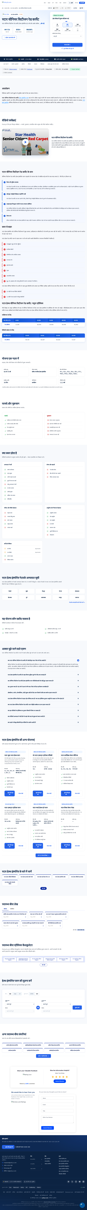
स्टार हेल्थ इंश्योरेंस (14, 8)
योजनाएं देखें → (67, 44)
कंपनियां (31, 994)
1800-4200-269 (8, 1165)
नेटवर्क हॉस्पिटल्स (62, 1158)
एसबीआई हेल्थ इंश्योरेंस (54, 1050)
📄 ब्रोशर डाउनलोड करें (9, 37)
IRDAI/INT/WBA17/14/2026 (50, 1201)
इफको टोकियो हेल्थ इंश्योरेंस (75, 1045)
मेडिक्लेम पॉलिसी (62, 1173)
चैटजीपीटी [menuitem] (56, 8)
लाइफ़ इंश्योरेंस (48, 1163)
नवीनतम (5, 908)
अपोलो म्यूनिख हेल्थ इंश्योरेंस (12, 1045)
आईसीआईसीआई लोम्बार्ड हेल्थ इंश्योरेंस (33, 1045)
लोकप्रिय (12, 908)
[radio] (57, 25)
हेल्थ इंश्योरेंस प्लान (24, 98)
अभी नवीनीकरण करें (44, 1195)
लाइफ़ (49, 2)
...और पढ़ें (41, 23)
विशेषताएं (42, 64)
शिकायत (36, 1195)
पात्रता (35, 64)
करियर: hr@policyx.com (10, 1171)
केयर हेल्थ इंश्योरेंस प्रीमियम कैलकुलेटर (36, 959)
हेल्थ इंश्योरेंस (47, 1158)
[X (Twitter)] (72, 1181)
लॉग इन (76, 2)
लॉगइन (50, 1195)
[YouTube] (79, 1181)
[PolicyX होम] (8, 2)
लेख (61, 2)
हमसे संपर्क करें (27, 1192)
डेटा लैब (46, 1192)
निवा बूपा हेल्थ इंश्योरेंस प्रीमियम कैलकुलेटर (10, 959)
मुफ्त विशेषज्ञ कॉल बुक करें (69, 48)
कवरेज (23, 64)
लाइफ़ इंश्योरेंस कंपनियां (64, 1168)
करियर (13, 1192)
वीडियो (29, 64)
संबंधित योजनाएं (65, 64)
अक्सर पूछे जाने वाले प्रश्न (53, 64)
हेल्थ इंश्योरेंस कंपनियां (63, 1163)
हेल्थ (45, 2)
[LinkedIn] (83, 1181)
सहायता (65, 2)
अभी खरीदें (82, 2)
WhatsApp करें (7, 1168)
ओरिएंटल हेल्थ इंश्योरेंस (75, 1050)
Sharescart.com (69, 1192)
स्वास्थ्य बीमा (7, 8)
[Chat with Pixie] (82, 1205)
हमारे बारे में (8, 1192)
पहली (7, 1001)
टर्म (53, 2)
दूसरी (44, 1001)
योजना (6, 1008)
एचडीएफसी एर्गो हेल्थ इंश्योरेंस (33, 1050)
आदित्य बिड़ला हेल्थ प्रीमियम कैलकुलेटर (63, 959)
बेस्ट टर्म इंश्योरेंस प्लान (63, 1171)
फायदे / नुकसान (15, 64)
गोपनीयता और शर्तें (40, 1192)
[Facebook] (68, 1181)
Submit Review (59, 1081)
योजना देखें (21, 793)
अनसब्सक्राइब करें (60, 1192)
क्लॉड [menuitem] (62, 8)
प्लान (37, 994)
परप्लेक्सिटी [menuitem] (68, 8)
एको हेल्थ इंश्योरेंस (12, 1050)
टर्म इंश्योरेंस (47, 1161)
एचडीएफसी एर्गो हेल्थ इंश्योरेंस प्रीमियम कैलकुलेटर (50, 959)
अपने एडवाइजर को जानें (79, 1192)
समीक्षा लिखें (52, 1192)
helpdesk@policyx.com (10, 1162)
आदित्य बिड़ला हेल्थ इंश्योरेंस (54, 1045)
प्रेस (4, 1192)
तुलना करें (77, 1007)
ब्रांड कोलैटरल (20, 1192)
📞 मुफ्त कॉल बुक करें (9, 793)
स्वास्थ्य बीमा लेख (80, 930)
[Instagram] (75, 1181)
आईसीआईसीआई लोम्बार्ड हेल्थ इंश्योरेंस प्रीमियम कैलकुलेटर (23, 959)
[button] (25, 142)
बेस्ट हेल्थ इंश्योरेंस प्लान (64, 1161)
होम (2, 8)
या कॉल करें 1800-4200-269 (23, 1147)
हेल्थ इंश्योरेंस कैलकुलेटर (64, 1166)
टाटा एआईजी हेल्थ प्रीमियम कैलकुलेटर (77, 959)
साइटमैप (33, 1192)
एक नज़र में (6, 64)
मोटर (57, 2)
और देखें (43, 888)
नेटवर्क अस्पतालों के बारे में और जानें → (77, 602)
